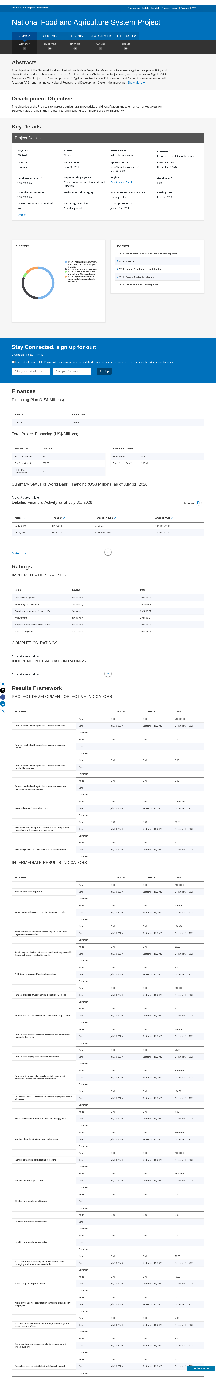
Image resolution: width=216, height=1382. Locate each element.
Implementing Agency (77, 177)
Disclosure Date (73, 162)
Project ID (23, 150)
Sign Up (104, 371)
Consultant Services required (35, 203)
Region (115, 177)
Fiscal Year (164, 178)
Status (68, 150)
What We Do (18, 7)
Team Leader (119, 150)
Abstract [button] (24, 44)
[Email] (3, 683)
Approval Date (119, 162)
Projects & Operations (37, 7)
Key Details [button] (49, 44)
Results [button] (125, 44)
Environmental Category (79, 192)
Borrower (163, 151)
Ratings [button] (100, 44)
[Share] (3, 697)
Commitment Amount (30, 192)
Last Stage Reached (76, 203)
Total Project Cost (29, 178)
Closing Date (165, 192)
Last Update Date (121, 203)
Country (22, 162)
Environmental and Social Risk (129, 192)
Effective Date (165, 162)
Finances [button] (75, 44)
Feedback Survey (201, 1368)
